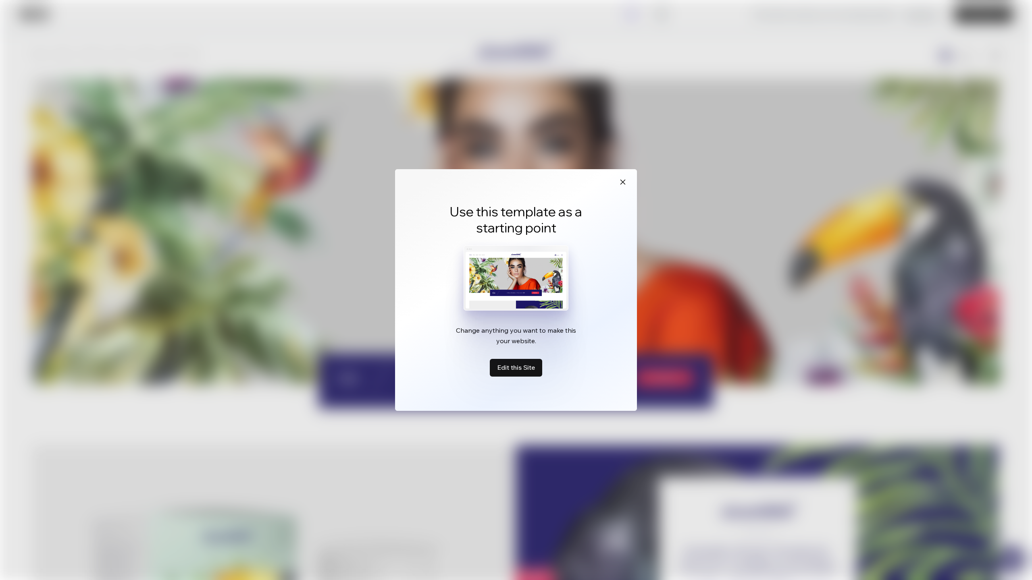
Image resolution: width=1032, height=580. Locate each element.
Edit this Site (516, 367)
